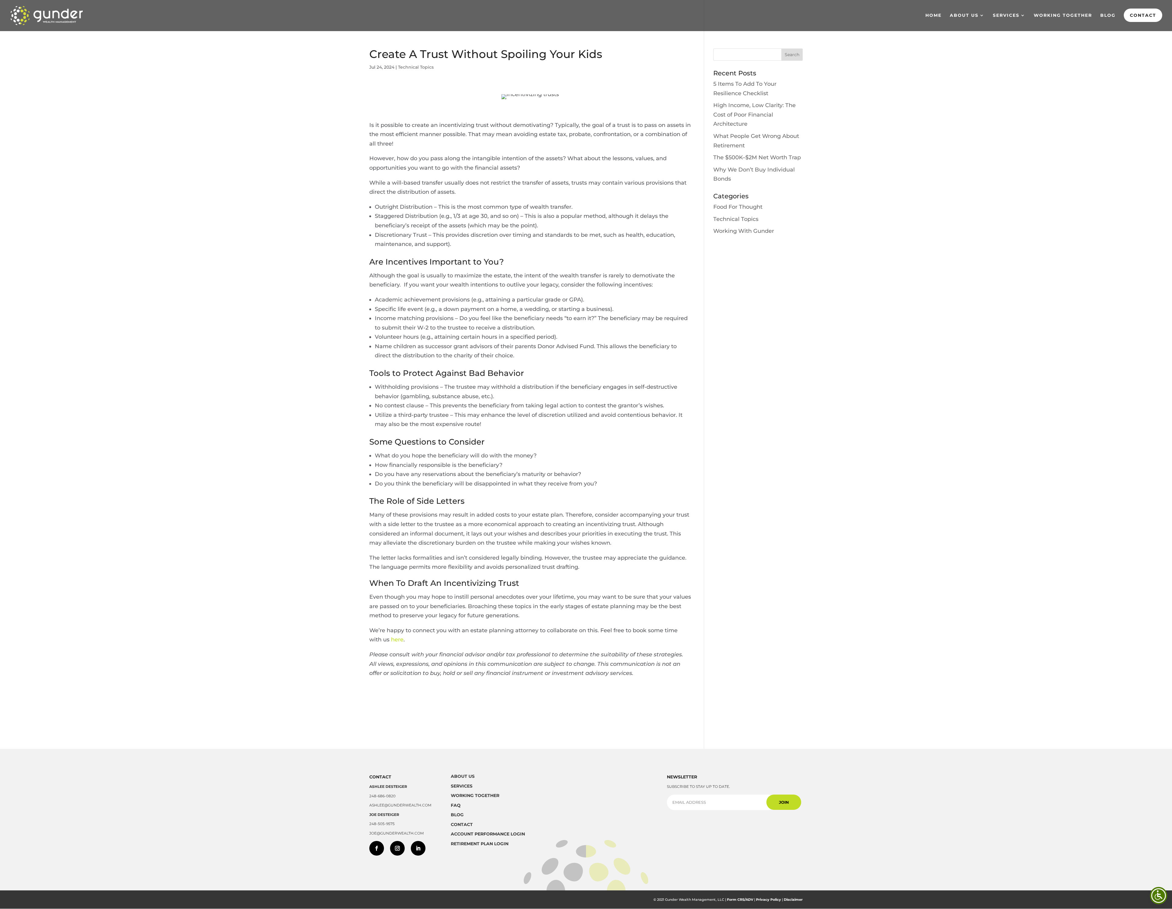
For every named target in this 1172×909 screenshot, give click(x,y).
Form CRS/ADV (740, 899)
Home (933, 15)
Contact (1143, 15)
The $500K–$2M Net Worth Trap (757, 157)
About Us (964, 15)
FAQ (456, 805)
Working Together (1063, 15)
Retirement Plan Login (479, 843)
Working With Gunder (743, 231)
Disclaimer (793, 899)
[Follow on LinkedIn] (418, 848)
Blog (1108, 15)
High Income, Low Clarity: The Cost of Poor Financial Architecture (754, 114)
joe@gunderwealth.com (396, 833)
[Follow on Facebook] (376, 848)
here (397, 639)
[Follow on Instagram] (397, 848)
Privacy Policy (768, 899)
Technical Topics (416, 67)
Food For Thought (737, 207)
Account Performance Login (488, 834)
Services (1006, 15)
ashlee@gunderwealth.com (400, 805)
